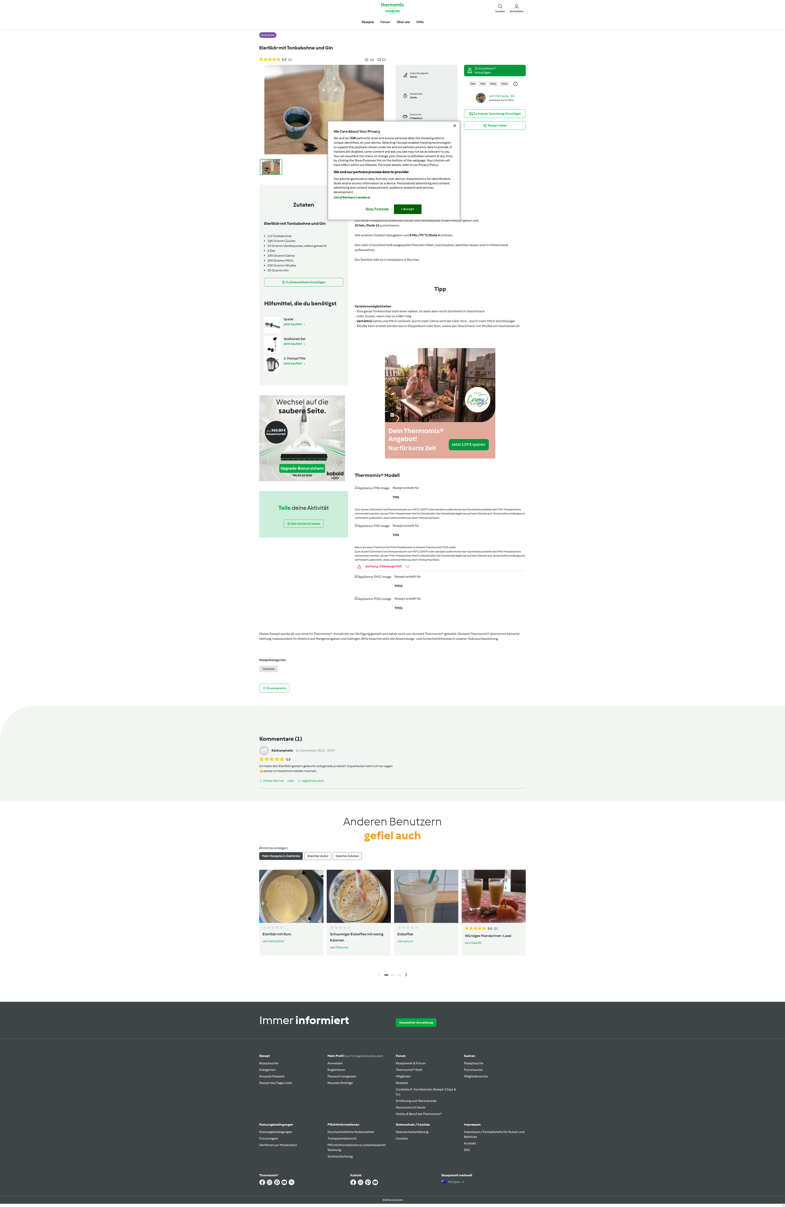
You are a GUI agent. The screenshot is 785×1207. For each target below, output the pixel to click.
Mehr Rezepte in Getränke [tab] (281, 856)
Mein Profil (355, 1056)
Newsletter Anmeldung (416, 1022)
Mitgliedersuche (476, 1076)
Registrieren (336, 1070)
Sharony (342, 947)
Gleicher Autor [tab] (318, 856)
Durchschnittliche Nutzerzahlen (350, 1132)
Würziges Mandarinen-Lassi (488, 936)
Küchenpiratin (282, 750)
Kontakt (470, 1143)
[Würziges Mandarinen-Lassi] (494, 896)
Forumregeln (268, 1138)
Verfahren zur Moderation (278, 1145)
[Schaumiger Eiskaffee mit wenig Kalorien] (359, 896)
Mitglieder (403, 1076)
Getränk (268, 669)
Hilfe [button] (420, 22)
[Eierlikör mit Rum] (291, 896)
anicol (408, 941)
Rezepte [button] (368, 22)
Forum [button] (385, 22)
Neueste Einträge (340, 1083)
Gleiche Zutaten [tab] (347, 856)
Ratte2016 (276, 941)
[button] (500, 8)
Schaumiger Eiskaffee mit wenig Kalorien (356, 937)
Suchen (469, 1056)
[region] (393, 170)
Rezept (264, 1056)
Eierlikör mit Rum (276, 934)
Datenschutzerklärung (412, 1132)
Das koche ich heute (410, 1107)
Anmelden (335, 1063)
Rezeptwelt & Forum (411, 1063)
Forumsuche (473, 1070)
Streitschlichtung (340, 1156)
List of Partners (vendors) (352, 197)
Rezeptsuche (268, 1063)
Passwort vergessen (341, 1076)
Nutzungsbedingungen (275, 1132)
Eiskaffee (405, 934)
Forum (401, 1056)
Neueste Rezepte (272, 1076)
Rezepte (402, 1083)
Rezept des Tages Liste (275, 1083)
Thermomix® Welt (409, 1070)
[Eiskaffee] (426, 896)
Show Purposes (377, 209)
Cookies (402, 1138)
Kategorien (267, 1070)
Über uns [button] (403, 22)
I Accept (407, 209)
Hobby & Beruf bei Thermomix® (419, 1114)
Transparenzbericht (342, 1138)
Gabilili (476, 943)
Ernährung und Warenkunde (416, 1101)
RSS (467, 1150)
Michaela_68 (504, 96)
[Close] (454, 125)
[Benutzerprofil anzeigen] (481, 98)
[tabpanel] (392, 924)
